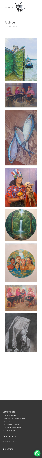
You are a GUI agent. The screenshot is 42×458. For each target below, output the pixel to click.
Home (7, 26)
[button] (37, 453)
